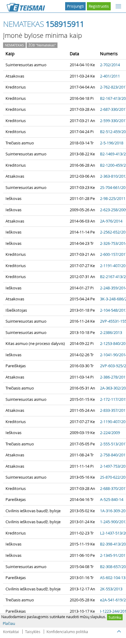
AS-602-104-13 (112, 577)
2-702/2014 (110, 64)
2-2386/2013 (111, 332)
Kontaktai (11, 631)
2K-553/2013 (111, 589)
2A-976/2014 (111, 221)
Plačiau (9, 623)
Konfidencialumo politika (67, 631)
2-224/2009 (110, 432)
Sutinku (115, 617)
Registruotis (99, 6)
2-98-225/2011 (112, 198)
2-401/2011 (110, 76)
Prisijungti (75, 6)
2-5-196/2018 (111, 143)
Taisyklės (32, 631)
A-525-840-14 (111, 499)
